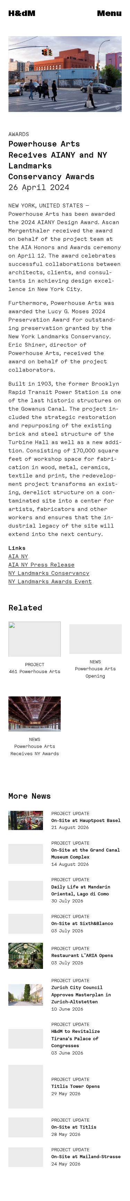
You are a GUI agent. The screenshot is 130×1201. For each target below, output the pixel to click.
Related (25, 607)
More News (29, 795)
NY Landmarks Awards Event (50, 581)
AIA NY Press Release (41, 565)
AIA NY (18, 556)
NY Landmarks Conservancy (48, 573)
